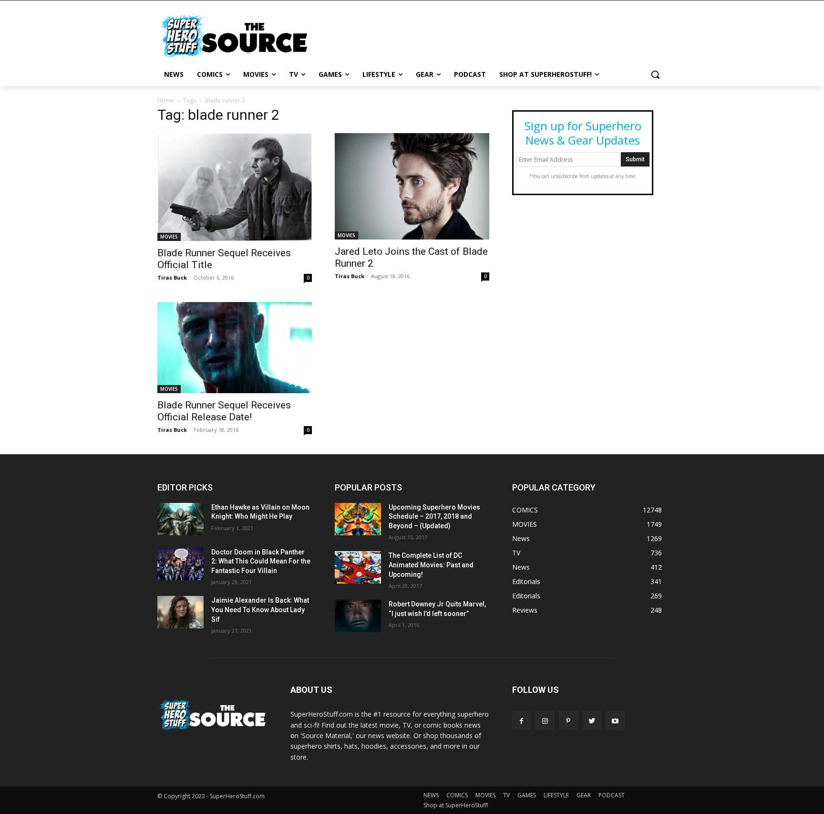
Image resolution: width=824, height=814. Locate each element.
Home (165, 100)
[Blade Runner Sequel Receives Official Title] (234, 187)
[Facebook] (521, 720)
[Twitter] (592, 720)
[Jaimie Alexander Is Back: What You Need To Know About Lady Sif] (180, 612)
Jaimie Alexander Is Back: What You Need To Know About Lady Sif (260, 609)
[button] (655, 74)
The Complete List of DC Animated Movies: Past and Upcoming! (431, 565)
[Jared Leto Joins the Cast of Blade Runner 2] (412, 186)
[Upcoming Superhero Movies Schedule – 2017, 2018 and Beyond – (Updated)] (358, 519)
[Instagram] (545, 720)
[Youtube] (615, 720)
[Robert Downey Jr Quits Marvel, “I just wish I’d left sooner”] (358, 616)
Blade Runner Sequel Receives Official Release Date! (224, 411)
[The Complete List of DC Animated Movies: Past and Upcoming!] (358, 567)
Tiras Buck (172, 277)
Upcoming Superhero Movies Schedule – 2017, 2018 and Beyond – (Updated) (434, 516)
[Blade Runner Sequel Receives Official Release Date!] (234, 347)
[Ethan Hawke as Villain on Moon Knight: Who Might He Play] (180, 519)
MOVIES (169, 236)
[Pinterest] (568, 720)
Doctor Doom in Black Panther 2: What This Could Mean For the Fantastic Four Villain (260, 561)
